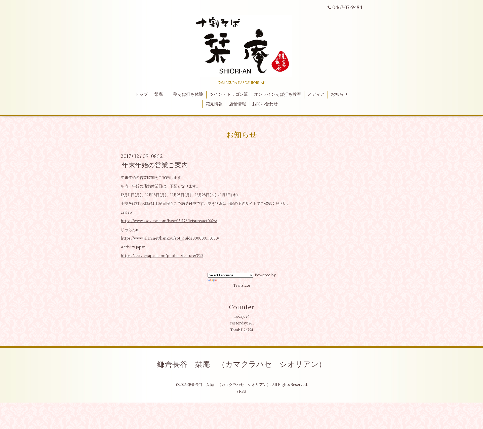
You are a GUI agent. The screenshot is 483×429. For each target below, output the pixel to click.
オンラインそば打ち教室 (277, 94)
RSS (242, 391)
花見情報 (214, 104)
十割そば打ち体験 (186, 94)
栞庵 (158, 94)
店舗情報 (237, 104)
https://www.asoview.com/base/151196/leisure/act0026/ (169, 221)
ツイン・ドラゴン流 (229, 94)
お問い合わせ (265, 104)
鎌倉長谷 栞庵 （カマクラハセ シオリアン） (241, 364)
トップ (141, 94)
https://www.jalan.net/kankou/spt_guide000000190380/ (170, 238)
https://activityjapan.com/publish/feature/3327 (162, 255)
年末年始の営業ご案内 (155, 165)
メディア (316, 94)
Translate (241, 285)
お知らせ (339, 94)
